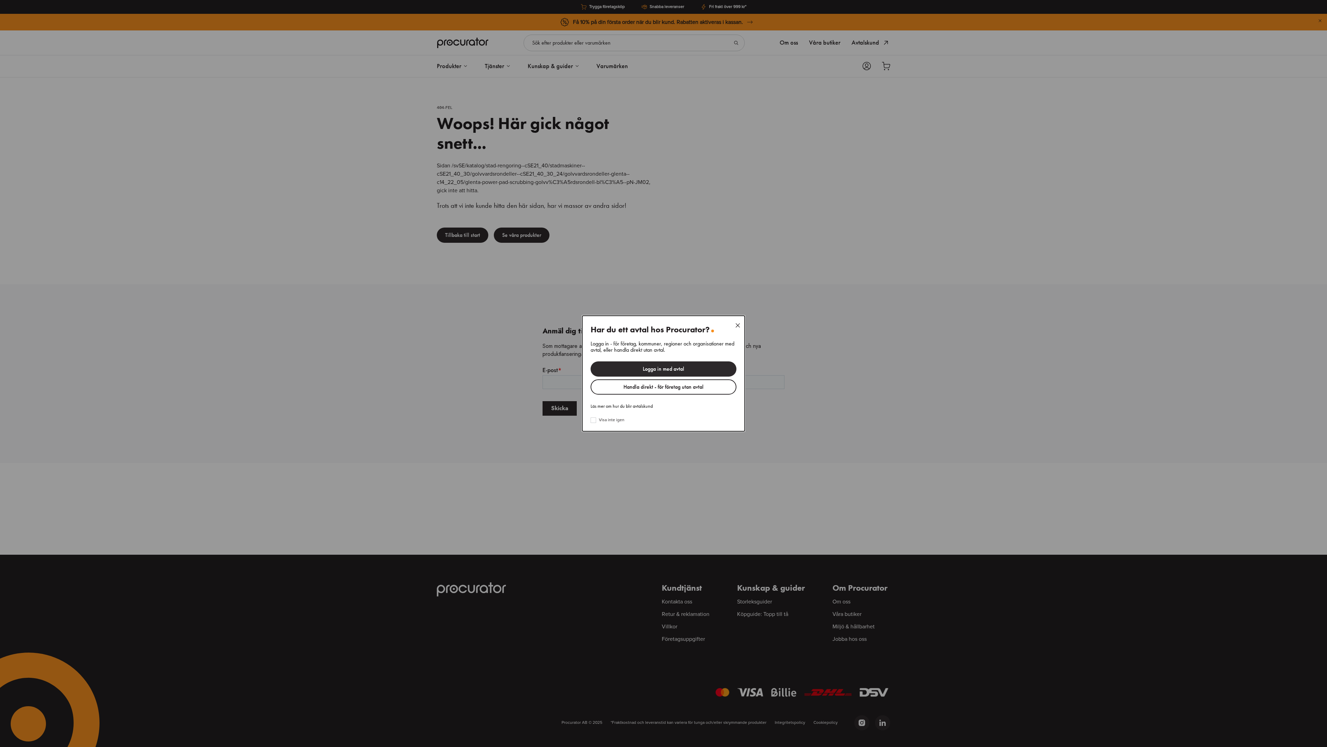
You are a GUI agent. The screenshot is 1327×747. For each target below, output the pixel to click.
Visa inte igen (611, 420)
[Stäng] (738, 325)
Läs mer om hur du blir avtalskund (622, 406)
